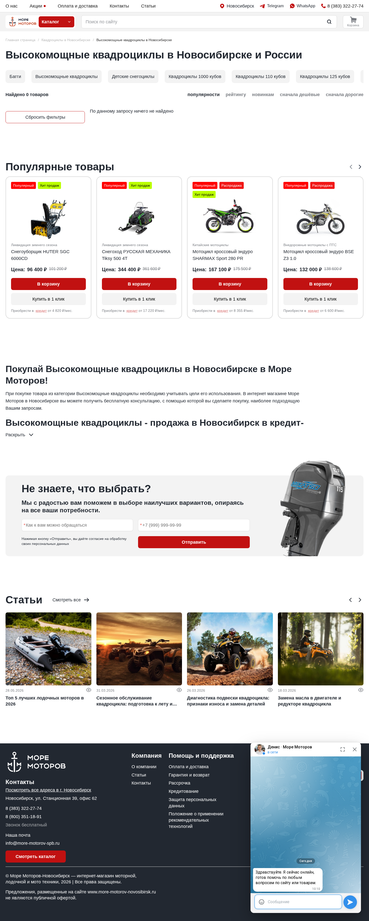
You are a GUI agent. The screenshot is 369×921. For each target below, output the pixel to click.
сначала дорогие (344, 94)
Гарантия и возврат (189, 774)
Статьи (148, 6)
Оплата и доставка (78, 6)
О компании (144, 766)
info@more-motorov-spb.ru (32, 843)
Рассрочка (179, 783)
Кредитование (184, 791)
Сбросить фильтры (45, 117)
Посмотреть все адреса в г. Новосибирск (48, 790)
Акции (36, 6)
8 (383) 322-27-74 (24, 808)
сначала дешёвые (300, 94)
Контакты (119, 6)
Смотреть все (66, 599)
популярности (204, 94)
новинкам (263, 94)
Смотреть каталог (36, 856)
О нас (12, 6)
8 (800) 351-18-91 (24, 816)
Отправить (194, 542)
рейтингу (236, 94)
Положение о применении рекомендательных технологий (196, 820)
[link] (134, 40)
